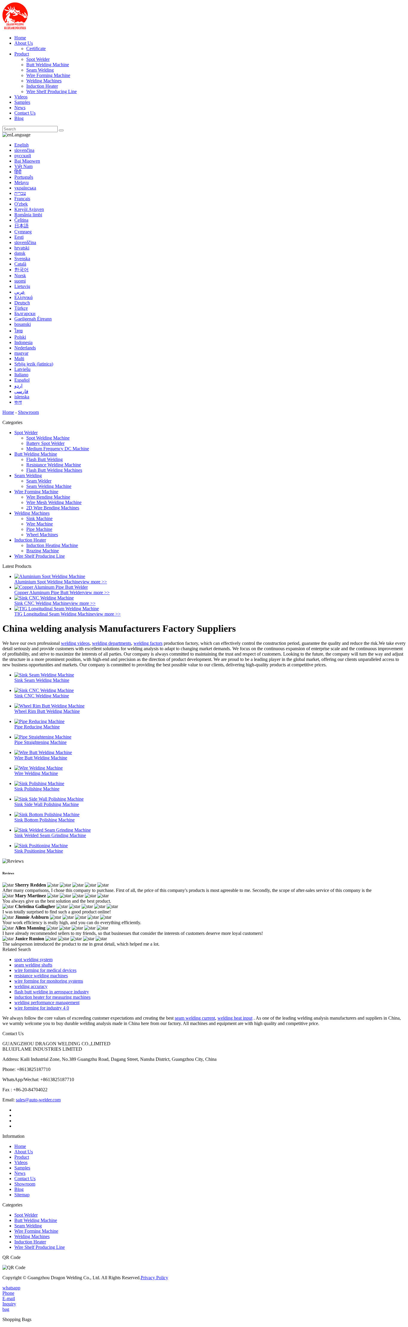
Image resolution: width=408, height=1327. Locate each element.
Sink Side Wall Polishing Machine (46, 804)
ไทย (18, 330)
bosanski (22, 324)
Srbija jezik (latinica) (33, 363)
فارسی (21, 391)
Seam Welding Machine (48, 486)
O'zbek (21, 203)
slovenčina (24, 150)
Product (21, 53)
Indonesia (23, 342)
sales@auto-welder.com (38, 1099)
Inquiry (9, 1303)
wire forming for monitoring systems (48, 981)
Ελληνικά (23, 297)
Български (25, 313)
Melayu (21, 182)
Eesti (19, 237)
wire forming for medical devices (45, 970)
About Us (23, 43)
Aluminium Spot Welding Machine (47, 581)
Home (20, 37)
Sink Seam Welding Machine (41, 680)
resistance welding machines (41, 975)
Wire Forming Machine (48, 75)
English (21, 144)
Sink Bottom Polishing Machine (44, 819)
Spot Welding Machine (48, 437)
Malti (19, 358)
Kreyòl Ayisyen (29, 209)
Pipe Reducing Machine (37, 726)
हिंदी (18, 171)
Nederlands (25, 347)
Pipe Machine (39, 529)
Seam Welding (40, 70)
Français (22, 198)
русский (22, 155)
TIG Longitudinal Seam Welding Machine (54, 614)
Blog (19, 118)
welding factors (148, 643)
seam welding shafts (33, 964)
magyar (21, 353)
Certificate (36, 48)
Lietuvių (22, 286)
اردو (18, 385)
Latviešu (22, 369)
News (19, 107)
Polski (20, 337)
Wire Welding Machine (36, 773)
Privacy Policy (154, 1277)
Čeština (21, 220)
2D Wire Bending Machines (52, 507)
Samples (22, 102)
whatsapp (11, 1287)
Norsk (20, 275)
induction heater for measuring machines (52, 997)
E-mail (8, 1298)
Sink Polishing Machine (36, 788)
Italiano (21, 374)
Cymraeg (23, 231)
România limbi (28, 214)
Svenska (22, 258)
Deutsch (22, 302)
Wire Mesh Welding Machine (54, 502)
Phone (8, 1293)
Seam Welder (38, 480)
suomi (20, 280)
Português (23, 177)
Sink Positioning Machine (38, 850)
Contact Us (25, 112)
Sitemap (22, 1194)
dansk (19, 253)
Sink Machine (39, 518)
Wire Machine (39, 523)
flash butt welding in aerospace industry (51, 991)
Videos (20, 96)
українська (25, 187)
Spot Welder (38, 59)
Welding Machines (44, 80)
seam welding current (195, 1018)
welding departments (111, 643)
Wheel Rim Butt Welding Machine (47, 711)
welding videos (75, 643)
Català (20, 263)
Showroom (28, 412)
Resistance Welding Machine (53, 464)
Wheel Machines (42, 534)
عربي (19, 292)
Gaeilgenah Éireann (33, 318)
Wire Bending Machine (48, 497)
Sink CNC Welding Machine (41, 603)
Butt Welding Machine (47, 64)
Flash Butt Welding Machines (54, 470)
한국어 (21, 269)
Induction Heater (42, 86)
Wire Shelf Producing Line (51, 91)
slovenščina (25, 242)
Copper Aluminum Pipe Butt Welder (48, 592)
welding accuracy (30, 986)
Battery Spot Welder (45, 443)
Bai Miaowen (27, 161)
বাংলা (18, 402)
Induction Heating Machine (52, 545)
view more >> (93, 581)
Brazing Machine (42, 550)
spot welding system (33, 959)
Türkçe (21, 308)
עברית (20, 193)
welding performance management (46, 1002)
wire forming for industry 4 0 (41, 1007)
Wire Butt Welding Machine (40, 757)
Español (22, 380)
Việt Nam (23, 166)
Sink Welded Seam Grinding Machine (50, 835)
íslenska (21, 396)
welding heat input (234, 1018)
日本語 (21, 225)
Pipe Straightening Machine (40, 742)
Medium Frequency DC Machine (57, 448)
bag (5, 1309)
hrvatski (21, 247)
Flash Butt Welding (44, 459)
